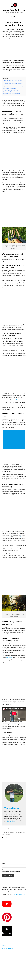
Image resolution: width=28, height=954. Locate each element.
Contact (4, 945)
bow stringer (15, 399)
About (3, 942)
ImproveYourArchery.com (14, 10)
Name (3, 857)
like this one (20, 536)
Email (3, 863)
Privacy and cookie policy (8, 948)
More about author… (11, 821)
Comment (4, 837)
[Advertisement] (14, 439)
